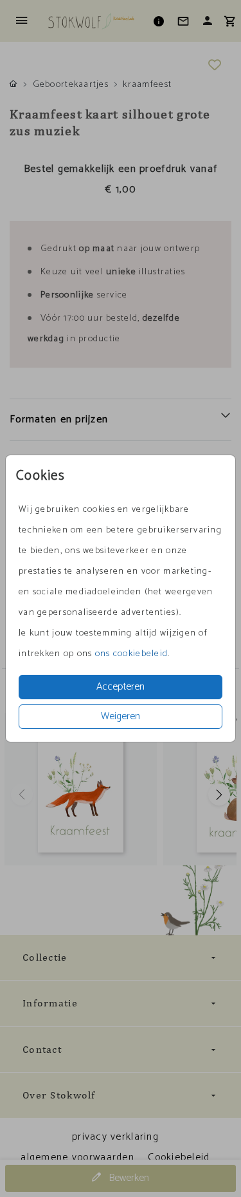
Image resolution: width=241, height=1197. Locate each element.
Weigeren (120, 716)
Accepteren (120, 686)
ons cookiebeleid (131, 653)
